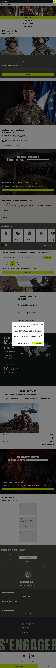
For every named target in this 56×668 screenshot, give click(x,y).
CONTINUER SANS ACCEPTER (37, 324)
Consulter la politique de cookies (21, 339)
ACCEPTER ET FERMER (37, 343)
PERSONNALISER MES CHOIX (23, 343)
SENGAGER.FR (38, 328)
